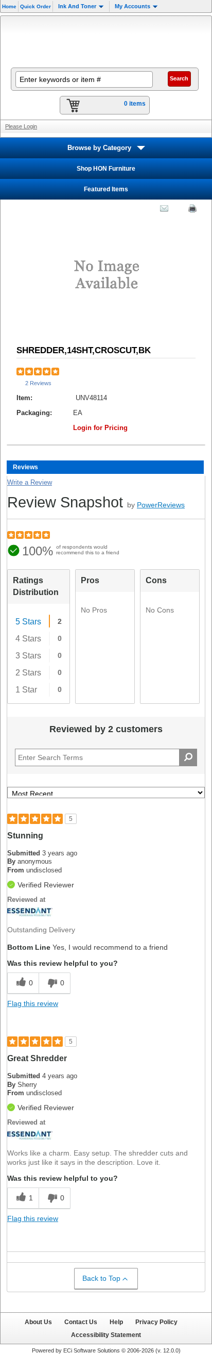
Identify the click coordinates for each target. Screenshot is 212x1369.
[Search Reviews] (188, 757)
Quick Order (35, 6)
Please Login (21, 126)
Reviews (25, 467)
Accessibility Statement (106, 1334)
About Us (38, 1321)
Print (190, 210)
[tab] (105, 467)
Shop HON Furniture (106, 168)
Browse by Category (99, 148)
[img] (106, 40)
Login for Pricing (100, 428)
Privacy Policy (156, 1321)
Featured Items (106, 189)
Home (9, 6)
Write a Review (29, 482)
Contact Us (80, 1321)
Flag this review (32, 1003)
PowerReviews (161, 505)
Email (161, 210)
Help (116, 1321)
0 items (135, 103)
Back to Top (101, 1278)
